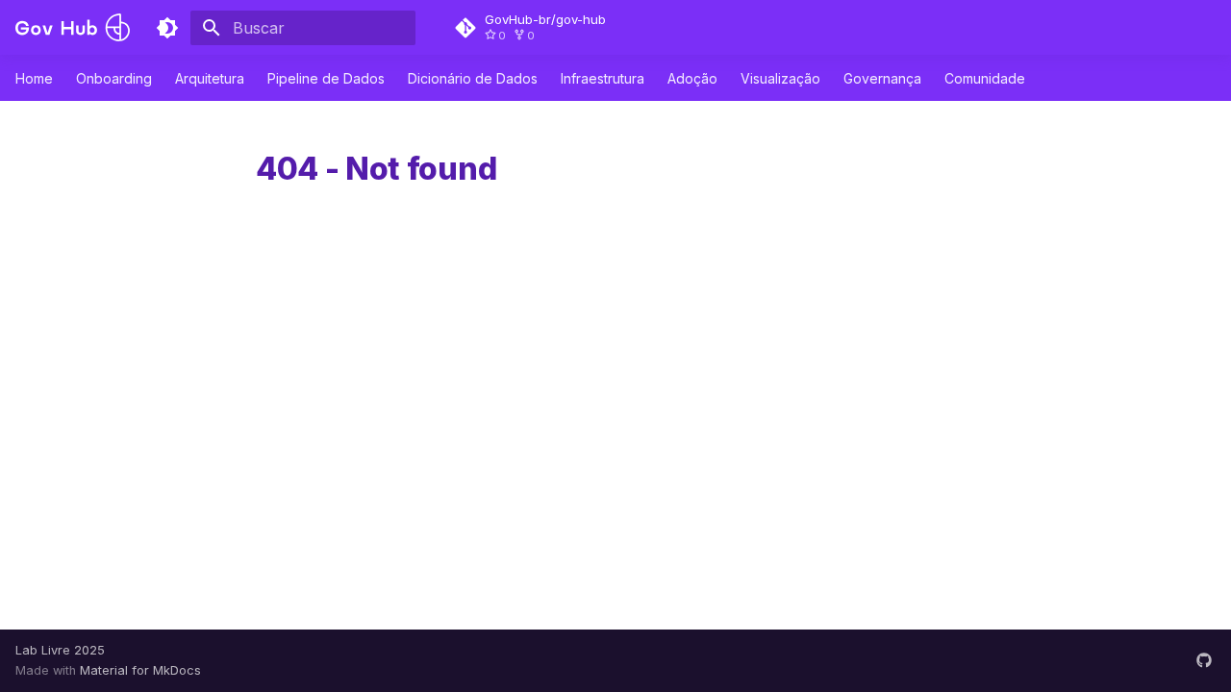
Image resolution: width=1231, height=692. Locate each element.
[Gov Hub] (73, 27)
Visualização (780, 78)
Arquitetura (209, 78)
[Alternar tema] (167, 28)
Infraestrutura (602, 78)
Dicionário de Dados (473, 78)
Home (34, 78)
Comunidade (984, 78)
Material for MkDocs (140, 670)
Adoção (692, 78)
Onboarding (114, 78)
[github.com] (1204, 660)
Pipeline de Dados (326, 78)
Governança (882, 78)
